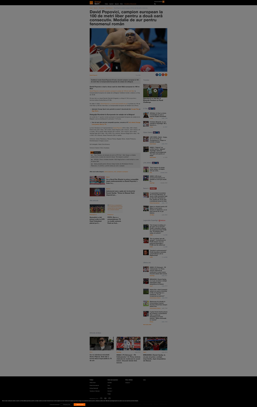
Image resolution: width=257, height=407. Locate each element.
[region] (128, 403)
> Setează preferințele (55, 404)
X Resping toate (66, 404)
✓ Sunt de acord (79, 404)
